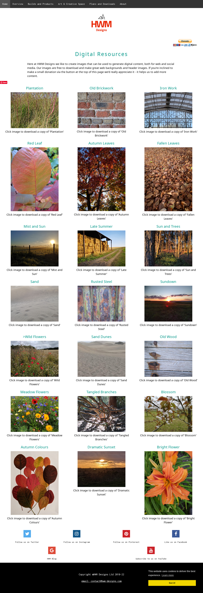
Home (5, 4)
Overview (17, 4)
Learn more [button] (168, 575)
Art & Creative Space (71, 4)
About (123, 4)
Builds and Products (40, 4)
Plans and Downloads (102, 4)
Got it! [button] (172, 583)
